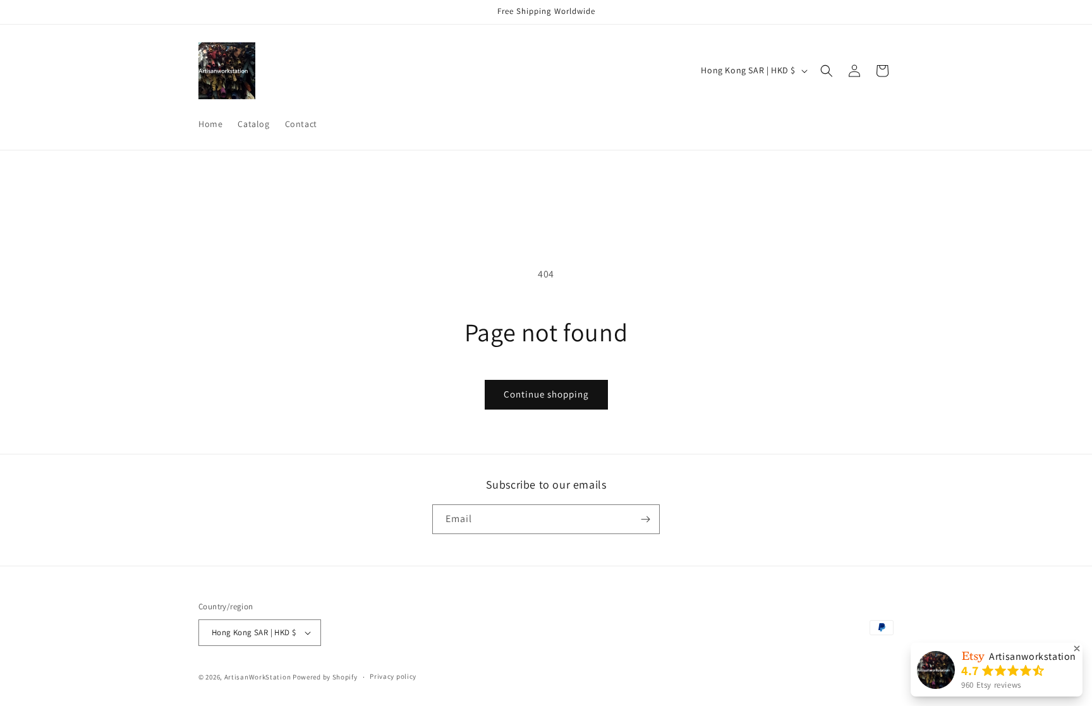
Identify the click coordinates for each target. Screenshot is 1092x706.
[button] (826, 71)
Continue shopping (546, 394)
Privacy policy (393, 676)
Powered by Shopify (325, 677)
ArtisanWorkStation (257, 677)
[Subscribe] (645, 519)
